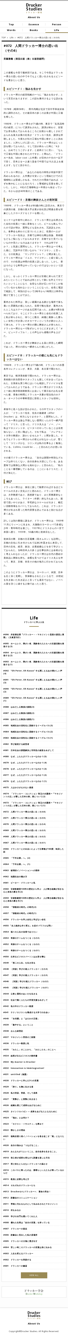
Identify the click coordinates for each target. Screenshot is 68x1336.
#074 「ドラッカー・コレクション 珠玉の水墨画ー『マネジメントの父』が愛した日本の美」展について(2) (33, 795)
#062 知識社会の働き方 (15, 876)
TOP (4, 37)
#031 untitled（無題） (15, 1074)
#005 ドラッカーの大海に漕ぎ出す (20, 1241)
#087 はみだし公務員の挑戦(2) (18, 713)
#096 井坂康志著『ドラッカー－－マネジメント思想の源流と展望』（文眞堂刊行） (33, 636)
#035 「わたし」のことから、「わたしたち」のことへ (29, 1049)
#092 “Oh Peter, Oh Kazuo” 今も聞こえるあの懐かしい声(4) (32, 672)
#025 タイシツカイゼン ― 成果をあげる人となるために (30, 1111)
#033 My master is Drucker (19, 1062)
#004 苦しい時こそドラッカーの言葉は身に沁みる (27, 1247)
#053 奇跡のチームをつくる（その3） (22, 938)
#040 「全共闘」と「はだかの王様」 (21, 1018)
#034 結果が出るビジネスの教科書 (20, 1055)
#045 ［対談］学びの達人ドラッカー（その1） (26, 987)
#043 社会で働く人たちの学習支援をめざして (25, 1000)
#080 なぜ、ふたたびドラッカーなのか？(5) (25, 756)
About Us (34, 17)
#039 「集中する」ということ (18, 1024)
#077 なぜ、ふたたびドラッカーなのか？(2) (25, 775)
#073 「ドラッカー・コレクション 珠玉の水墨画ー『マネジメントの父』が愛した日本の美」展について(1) (33, 804)
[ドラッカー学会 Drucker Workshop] (34, 1296)
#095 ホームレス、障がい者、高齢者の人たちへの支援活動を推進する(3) (33, 645)
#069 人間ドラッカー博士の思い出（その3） (26, 830)
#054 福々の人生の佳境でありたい (20, 931)
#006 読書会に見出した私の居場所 (20, 1235)
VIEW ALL (34, 1275)
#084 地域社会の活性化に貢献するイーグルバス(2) (28, 731)
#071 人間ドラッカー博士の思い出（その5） (25, 818)
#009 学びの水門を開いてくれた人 (20, 1216)
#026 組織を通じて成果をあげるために (22, 1105)
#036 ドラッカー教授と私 (16, 1043)
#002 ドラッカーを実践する (17, 1259)
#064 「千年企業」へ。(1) (16, 864)
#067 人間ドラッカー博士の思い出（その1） (26, 842)
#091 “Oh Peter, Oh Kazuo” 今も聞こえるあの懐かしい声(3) (32, 681)
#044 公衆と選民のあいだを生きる (20, 993)
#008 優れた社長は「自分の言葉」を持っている (26, 1222)
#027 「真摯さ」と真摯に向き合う (20, 1099)
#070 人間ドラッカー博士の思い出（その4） (26, 824)
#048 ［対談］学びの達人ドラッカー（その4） (26, 969)
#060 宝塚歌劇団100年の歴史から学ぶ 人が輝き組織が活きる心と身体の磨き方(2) (33, 890)
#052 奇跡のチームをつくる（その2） (22, 944)
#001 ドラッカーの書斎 (15, 1266)
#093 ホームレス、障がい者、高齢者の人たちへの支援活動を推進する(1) (33, 663)
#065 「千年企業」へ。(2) (17, 858)
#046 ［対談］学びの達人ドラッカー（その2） (26, 981)
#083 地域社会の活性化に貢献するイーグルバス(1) (28, 738)
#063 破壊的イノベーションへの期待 (21, 870)
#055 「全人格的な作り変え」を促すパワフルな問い (28, 925)
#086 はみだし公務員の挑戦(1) (18, 719)
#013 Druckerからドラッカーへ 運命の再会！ (27, 1191)
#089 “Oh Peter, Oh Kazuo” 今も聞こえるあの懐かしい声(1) (32, 699)
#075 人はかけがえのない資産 (18, 787)
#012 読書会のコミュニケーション (20, 1197)
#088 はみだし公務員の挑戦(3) (18, 707)
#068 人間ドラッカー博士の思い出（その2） (25, 836)
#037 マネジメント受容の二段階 (19, 1037)
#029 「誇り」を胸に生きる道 (18, 1086)
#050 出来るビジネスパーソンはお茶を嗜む (24, 956)
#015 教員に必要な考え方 (16, 1179)
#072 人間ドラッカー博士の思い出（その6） (25, 811)
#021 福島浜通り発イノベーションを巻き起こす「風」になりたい (33, 1137)
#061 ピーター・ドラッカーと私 (19, 882)
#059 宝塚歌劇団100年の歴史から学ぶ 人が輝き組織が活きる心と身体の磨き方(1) (33, 899)
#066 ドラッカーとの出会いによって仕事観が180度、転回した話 (33, 850)
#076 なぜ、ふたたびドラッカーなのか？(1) (25, 781)
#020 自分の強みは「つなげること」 (21, 1145)
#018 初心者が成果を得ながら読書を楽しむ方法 (26, 1157)
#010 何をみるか (12, 1210)
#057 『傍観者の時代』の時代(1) (20, 913)
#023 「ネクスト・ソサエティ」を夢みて (23, 1124)
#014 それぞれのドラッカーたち (19, 1185)
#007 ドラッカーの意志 (15, 1228)
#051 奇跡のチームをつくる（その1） (22, 950)
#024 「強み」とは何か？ (16, 1117)
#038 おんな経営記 (13, 1031)
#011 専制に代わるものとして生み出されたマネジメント (30, 1204)
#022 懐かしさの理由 (14, 1130)
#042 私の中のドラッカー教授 (18, 1006)
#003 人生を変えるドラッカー (18, 1253)
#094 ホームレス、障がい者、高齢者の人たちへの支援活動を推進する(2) (33, 654)
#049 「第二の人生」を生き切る (19, 962)
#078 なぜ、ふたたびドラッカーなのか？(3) (25, 769)
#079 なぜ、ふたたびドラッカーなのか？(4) (25, 762)
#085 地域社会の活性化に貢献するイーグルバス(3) (28, 725)
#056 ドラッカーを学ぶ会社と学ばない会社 (24, 919)
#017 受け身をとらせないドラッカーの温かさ (25, 1164)
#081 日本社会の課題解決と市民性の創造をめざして (28, 750)
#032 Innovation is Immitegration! (23, 1068)
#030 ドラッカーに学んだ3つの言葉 (21, 1080)
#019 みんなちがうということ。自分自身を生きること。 (30, 1151)
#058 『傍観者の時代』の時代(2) (19, 907)
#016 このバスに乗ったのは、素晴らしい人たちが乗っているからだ (33, 1171)
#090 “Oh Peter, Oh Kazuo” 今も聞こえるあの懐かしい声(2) (32, 690)
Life (12, 37)
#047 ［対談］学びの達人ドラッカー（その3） (26, 975)
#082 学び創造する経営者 (16, 744)
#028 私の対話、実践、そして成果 (20, 1093)
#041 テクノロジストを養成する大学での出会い (26, 1012)
